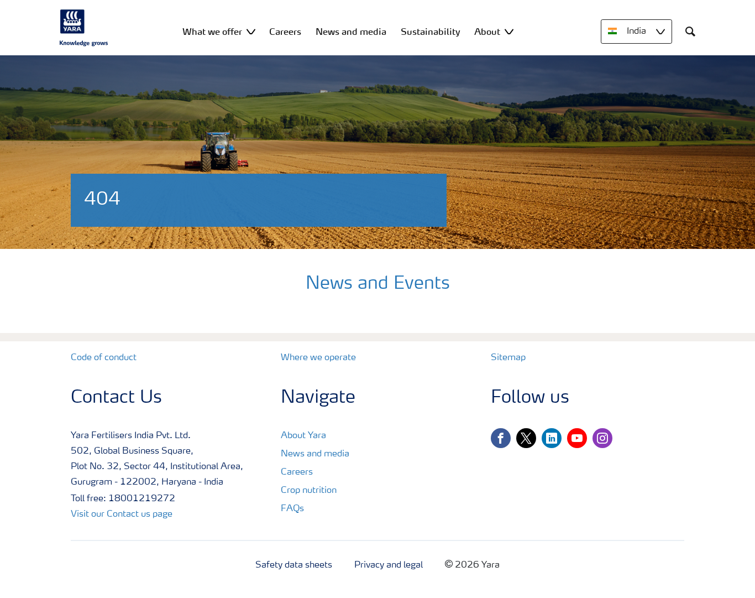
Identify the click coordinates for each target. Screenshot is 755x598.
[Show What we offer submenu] (251, 31)
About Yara (303, 435)
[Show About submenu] (509, 31)
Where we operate (318, 357)
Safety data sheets (293, 565)
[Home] (84, 27)
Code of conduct (104, 357)
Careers (297, 472)
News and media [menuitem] (351, 31)
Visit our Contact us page (121, 514)
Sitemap (508, 357)
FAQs (292, 509)
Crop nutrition (309, 490)
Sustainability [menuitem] (430, 31)
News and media (315, 454)
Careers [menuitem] (285, 31)
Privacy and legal (388, 565)
